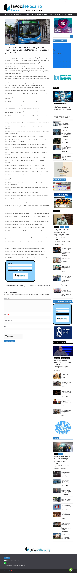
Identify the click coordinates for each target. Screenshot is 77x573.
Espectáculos (56, 358)
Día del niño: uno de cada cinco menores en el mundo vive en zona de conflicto (66, 384)
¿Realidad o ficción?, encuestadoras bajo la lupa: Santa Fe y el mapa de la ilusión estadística (66, 132)
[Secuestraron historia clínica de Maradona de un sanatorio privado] (57, 474)
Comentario (7, 298)
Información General (42, 14)
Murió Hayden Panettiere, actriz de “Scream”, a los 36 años (66, 376)
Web (5, 326)
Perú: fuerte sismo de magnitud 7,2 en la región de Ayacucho (66, 507)
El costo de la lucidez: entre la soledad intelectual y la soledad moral (65, 123)
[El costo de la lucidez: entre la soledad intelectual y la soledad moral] (57, 125)
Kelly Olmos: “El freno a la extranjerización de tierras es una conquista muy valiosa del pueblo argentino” (66, 251)
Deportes (34, 14)
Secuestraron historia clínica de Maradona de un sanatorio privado (66, 474)
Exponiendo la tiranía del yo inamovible (66, 140)
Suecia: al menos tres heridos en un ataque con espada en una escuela (66, 499)
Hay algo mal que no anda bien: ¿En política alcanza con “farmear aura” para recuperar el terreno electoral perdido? (63, 108)
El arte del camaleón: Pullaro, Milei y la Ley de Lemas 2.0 (66, 156)
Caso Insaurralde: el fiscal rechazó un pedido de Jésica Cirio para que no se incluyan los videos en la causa (66, 413)
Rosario (70, 14)
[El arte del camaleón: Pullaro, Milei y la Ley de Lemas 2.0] (57, 157)
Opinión (28, 14)
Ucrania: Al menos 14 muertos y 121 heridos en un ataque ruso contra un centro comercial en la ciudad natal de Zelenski (62, 459)
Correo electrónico (9, 320)
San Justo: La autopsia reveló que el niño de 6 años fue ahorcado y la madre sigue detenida (65, 536)
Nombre (10, 263)
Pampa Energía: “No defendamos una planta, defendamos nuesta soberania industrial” (66, 147)
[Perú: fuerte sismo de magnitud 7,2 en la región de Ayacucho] (57, 507)
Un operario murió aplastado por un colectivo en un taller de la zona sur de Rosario (66, 482)
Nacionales (57, 14)
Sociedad (12, 44)
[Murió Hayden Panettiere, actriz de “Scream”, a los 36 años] (57, 376)
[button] (48, 14)
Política (11, 14)
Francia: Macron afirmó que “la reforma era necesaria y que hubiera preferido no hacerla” (16, 286)
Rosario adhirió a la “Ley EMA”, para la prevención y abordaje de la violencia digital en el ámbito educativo (66, 516)
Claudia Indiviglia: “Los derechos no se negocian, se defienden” (66, 260)
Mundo (51, 14)
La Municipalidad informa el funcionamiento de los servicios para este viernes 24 (39, 286)
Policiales (22, 14)
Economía (16, 14)
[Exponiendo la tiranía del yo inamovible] (57, 141)
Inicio (6, 14)
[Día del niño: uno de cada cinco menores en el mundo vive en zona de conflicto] (57, 385)
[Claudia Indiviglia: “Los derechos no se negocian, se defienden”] (57, 260)
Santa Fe (64, 14)
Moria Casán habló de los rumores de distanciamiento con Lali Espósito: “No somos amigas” (66, 403)
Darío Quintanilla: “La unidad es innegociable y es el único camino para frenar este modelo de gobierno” (66, 269)
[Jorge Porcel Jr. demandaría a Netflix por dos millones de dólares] (63, 351)
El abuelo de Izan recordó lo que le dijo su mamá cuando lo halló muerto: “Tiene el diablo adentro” (66, 490)
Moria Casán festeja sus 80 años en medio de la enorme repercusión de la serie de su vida (66, 393)
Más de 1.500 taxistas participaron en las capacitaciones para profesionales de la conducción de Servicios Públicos (66, 526)
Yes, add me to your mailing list (12, 332)
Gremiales (62, 226)
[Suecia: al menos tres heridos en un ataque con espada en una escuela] (57, 500)
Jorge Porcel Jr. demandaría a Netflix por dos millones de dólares (63, 361)
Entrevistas (56, 226)
